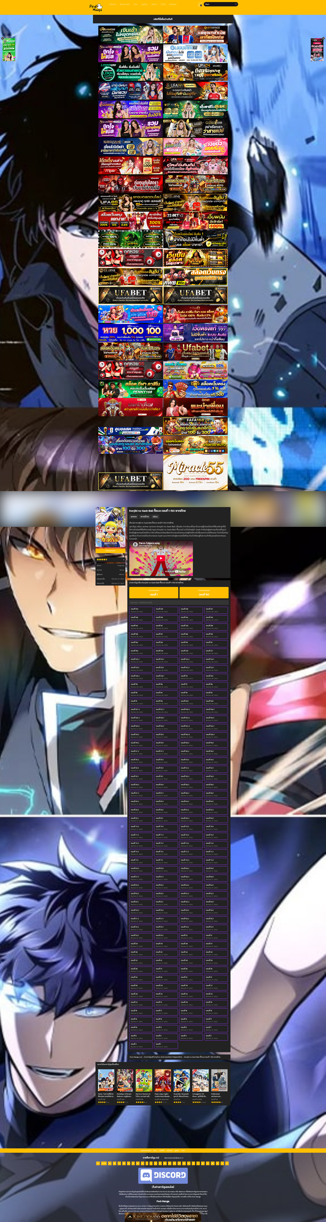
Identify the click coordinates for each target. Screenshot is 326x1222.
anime (134, 516)
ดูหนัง (177, 1150)
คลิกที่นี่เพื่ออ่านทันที (163, 19)
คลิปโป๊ (162, 1150)
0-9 (104, 1163)
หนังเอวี (169, 1150)
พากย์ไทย (145, 516)
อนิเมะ (155, 516)
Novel (122, 570)
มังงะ (155, 1150)
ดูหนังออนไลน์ (146, 1150)
